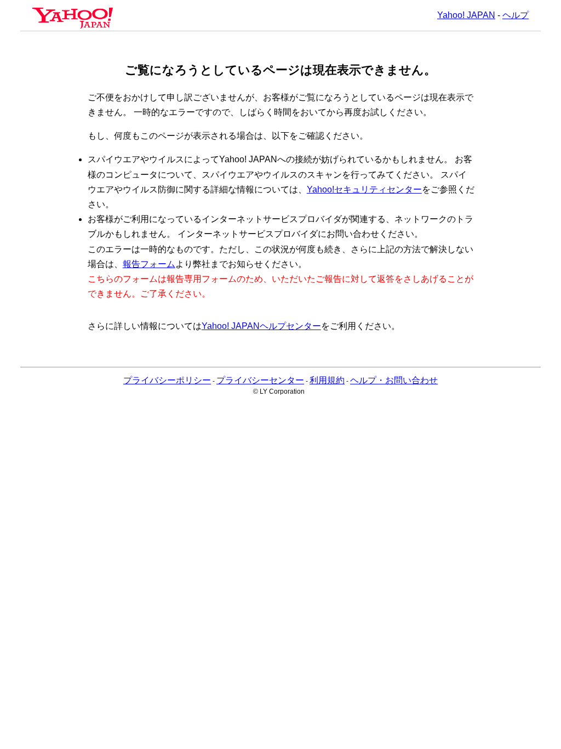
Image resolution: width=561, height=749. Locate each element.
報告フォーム (149, 264)
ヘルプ (515, 15)
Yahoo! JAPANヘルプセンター (261, 326)
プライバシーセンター (260, 380)
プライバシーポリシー (167, 380)
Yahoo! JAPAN (466, 15)
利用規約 (327, 380)
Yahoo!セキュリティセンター (364, 189)
